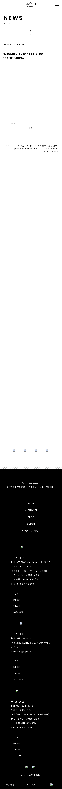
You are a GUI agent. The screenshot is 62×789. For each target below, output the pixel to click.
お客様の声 (31, 510)
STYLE (31, 503)
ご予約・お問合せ (31, 531)
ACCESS (18, 612)
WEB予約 (31, 785)
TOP (31, 128)
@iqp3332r (27, 651)
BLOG (31, 517)
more (31, 437)
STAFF (16, 605)
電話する (10, 785)
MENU (16, 599)
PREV (12, 123)
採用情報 (31, 524)
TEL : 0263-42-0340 (22, 583)
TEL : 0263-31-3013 (22, 727)
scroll (31, 33)
